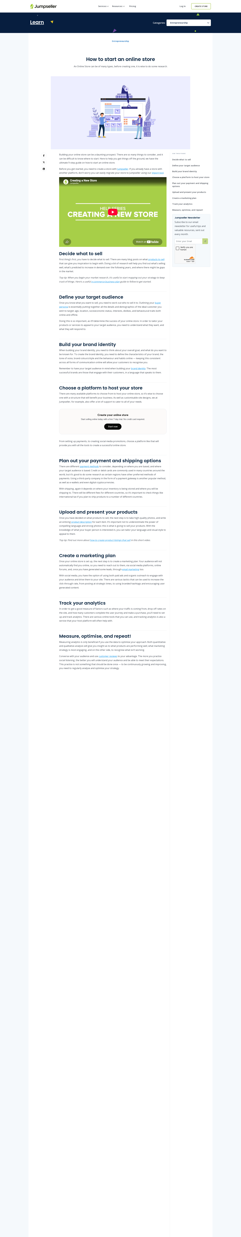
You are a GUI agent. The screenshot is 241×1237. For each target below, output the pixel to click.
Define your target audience (186, 165)
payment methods (89, 466)
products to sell (156, 259)
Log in (183, 6)
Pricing (132, 6)
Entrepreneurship (179, 22)
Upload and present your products (189, 192)
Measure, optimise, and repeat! (187, 210)
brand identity (138, 368)
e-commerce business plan (105, 281)
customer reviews (108, 656)
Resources (117, 6)
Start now (113, 426)
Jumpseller (122, 168)
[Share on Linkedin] (44, 169)
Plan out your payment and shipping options (190, 185)
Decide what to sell (181, 159)
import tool (158, 172)
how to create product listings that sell (110, 540)
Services (102, 6)
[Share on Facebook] (44, 155)
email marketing (130, 569)
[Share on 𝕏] (44, 162)
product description (81, 521)
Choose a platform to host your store (190, 177)
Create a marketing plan (184, 198)
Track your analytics (182, 204)
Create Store (201, 6)
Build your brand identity (184, 171)
